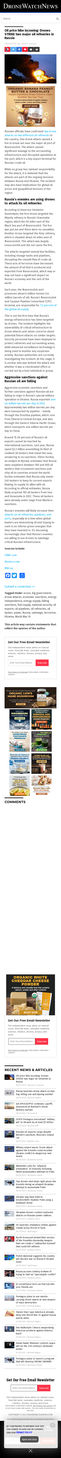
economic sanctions (35, 597)
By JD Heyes (32, 1231)
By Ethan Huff (33, 1126)
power (17, 612)
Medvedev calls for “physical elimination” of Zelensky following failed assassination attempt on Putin (35, 1169)
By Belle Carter (33, 1141)
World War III (23, 616)
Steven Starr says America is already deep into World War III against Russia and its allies (36, 1315)
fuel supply (24, 604)
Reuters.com (12, 561)
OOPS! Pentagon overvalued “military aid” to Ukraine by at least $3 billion (35, 1121)
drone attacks (13, 597)
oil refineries (38, 608)
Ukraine (9, 616)
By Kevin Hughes (34, 1098)
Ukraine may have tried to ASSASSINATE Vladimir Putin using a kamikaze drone (34, 1200)
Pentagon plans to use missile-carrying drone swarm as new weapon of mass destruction (35, 1299)
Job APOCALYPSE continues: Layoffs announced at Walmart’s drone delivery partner (34, 1106)
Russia (26, 612)
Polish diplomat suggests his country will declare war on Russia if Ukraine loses (35, 1259)
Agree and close (29, 1439)
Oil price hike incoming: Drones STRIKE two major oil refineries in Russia (33, 1078)
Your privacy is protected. (18, 672)
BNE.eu (9, 568)
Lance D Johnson (29, 43)
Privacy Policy (24, 1432)
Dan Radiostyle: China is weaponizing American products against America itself (35, 1330)
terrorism (50, 612)
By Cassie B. (32, 1113)
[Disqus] (30, 847)
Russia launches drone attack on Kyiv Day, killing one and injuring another (35, 1093)
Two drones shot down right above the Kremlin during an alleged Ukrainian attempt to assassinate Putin (36, 1184)
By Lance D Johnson (36, 1085)
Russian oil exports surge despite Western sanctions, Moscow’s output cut (35, 1135)
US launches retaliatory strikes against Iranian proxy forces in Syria (36, 1226)
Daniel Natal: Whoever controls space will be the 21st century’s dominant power (35, 1346)
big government (41, 593)
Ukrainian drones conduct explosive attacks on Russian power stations (34, 1214)
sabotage (37, 612)
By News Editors (34, 1250)
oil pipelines (22, 608)
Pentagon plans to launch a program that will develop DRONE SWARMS (35, 1360)
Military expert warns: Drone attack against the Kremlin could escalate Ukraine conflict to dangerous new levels (34, 1152)
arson (27, 593)
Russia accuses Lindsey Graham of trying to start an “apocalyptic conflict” (36, 1273)
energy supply (31, 600)
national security (42, 604)
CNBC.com (11, 555)
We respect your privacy (43, 1406)
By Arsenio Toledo (35, 1160)
